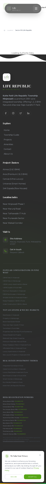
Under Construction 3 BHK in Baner (15, 304)
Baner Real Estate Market (11, 322)
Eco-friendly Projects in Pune (12, 382)
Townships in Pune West (11, 328)
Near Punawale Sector (13, 218)
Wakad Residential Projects (12, 335)
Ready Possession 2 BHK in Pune (14, 301)
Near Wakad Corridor (13, 223)
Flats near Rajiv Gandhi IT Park (13, 325)
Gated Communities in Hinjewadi (14, 369)
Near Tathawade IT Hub (14, 213)
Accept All (32, 477)
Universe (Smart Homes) (14, 184)
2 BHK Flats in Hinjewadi (11, 277)
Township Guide (11, 135)
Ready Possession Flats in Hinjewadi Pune (17, 345)
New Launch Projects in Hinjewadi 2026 (16, 355)
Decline (14, 477)
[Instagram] (13, 113)
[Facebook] (5, 113)
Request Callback (17, 252)
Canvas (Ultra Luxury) (13, 179)
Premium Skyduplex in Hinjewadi (14, 291)
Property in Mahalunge (11, 318)
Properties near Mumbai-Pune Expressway (17, 331)
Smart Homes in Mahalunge (12, 379)
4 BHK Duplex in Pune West (12, 287)
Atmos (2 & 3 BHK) (11, 169)
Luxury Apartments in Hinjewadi (14, 351)
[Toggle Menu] (36, 8)
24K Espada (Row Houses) (15, 188)
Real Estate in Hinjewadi (11, 315)
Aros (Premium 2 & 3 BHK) (15, 174)
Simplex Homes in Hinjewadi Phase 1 (15, 297)
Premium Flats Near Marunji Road (14, 341)
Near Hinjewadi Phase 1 (14, 204)
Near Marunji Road (12, 209)
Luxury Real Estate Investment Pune (15, 372)
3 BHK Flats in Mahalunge (11, 281)
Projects (8, 140)
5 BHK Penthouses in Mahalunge (14, 294)
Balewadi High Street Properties (13, 338)
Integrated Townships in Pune (13, 366)
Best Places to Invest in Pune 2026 (14, 375)
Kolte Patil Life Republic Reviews (14, 385)
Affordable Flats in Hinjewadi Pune (14, 348)
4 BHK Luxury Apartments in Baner (15, 284)
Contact (7, 149)
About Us (8, 154)
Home (7, 130)
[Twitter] (21, 113)
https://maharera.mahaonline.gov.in (14, 441)
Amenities (8, 144)
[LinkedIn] (28, 113)
